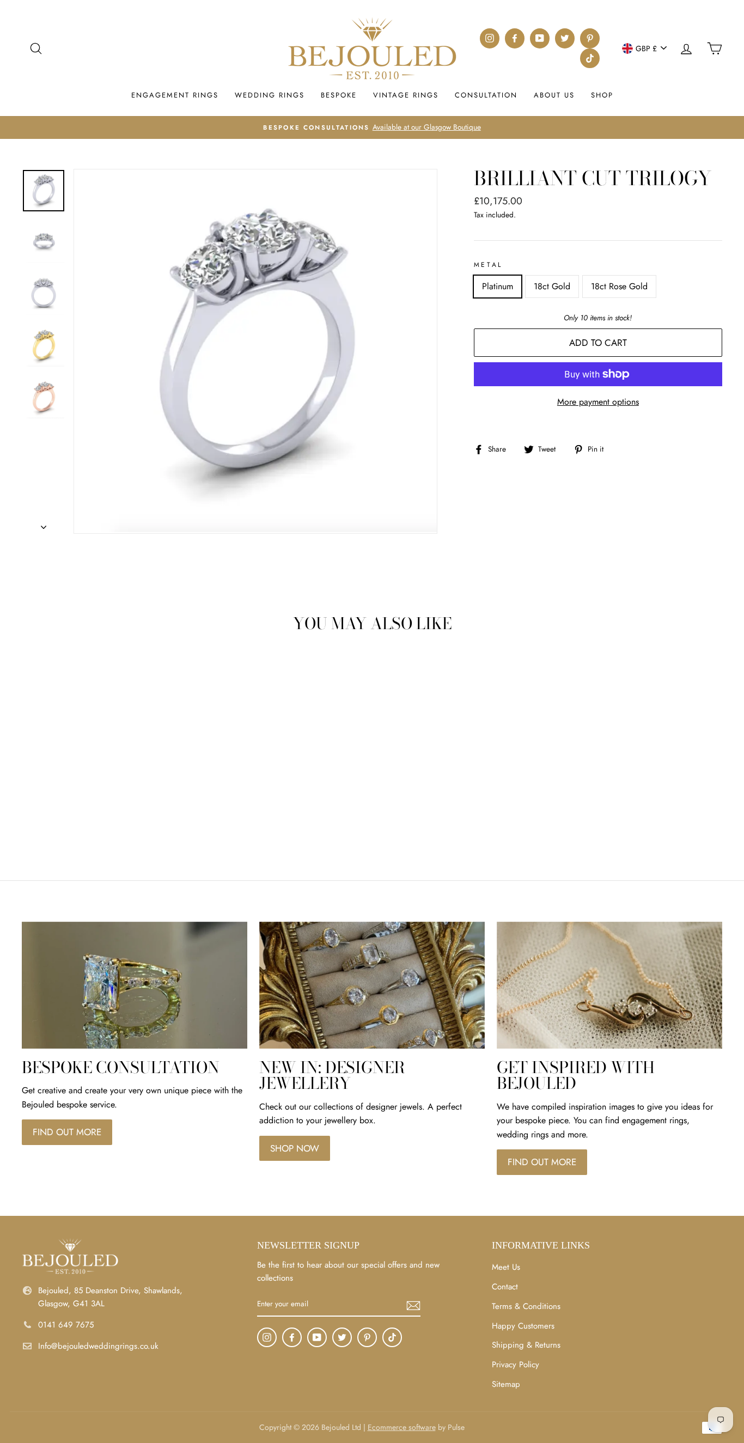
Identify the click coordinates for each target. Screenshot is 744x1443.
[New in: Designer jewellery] (372, 985)
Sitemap (506, 1384)
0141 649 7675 (66, 1325)
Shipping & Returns (526, 1345)
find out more (67, 1131)
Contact (505, 1287)
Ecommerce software (402, 1427)
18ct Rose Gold (619, 286)
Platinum (497, 286)
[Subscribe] (413, 1305)
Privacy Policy (515, 1365)
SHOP (602, 95)
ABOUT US (554, 95)
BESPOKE (339, 95)
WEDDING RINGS (269, 95)
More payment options (598, 401)
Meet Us (506, 1267)
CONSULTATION (486, 95)
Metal (488, 265)
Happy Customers (523, 1326)
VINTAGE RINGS (405, 95)
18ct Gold (552, 286)
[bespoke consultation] (134, 985)
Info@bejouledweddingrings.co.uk (98, 1346)
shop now (294, 1148)
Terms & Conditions (526, 1306)
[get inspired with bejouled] (609, 985)
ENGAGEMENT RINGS (174, 95)
